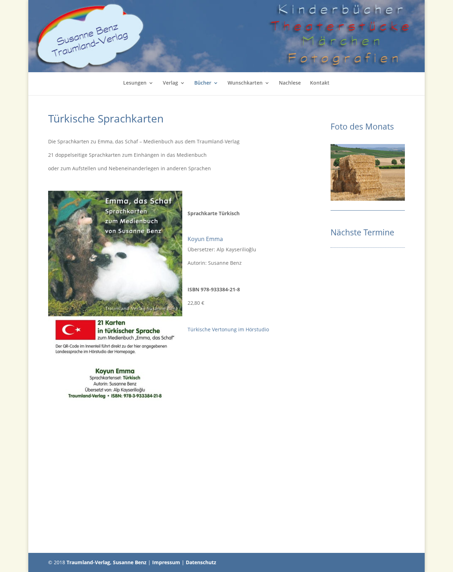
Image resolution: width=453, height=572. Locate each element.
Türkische (200, 329)
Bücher (202, 83)
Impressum (166, 562)
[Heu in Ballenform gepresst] (368, 198)
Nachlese (290, 83)
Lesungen (135, 83)
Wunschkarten (245, 83)
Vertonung (224, 329)
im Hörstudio (253, 329)
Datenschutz (201, 562)
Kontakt (319, 83)
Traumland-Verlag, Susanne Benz (107, 562)
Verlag (170, 83)
